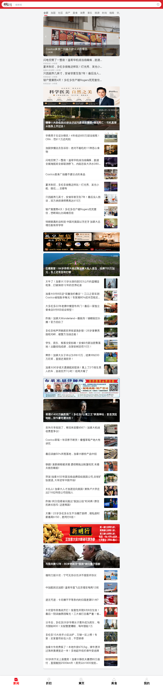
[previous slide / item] (45, 36)
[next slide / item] (117, 36)
